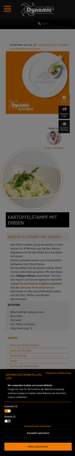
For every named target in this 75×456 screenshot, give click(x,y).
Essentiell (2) (10, 406)
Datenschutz (64, 373)
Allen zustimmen (38, 446)
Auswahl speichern (38, 433)
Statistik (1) (10, 416)
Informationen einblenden (37, 426)
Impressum (51, 373)
